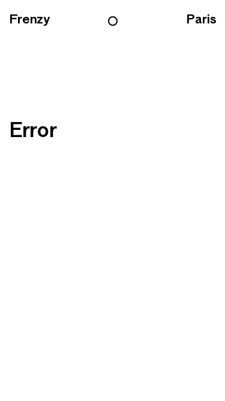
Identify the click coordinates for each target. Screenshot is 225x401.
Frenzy (29, 19)
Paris (201, 19)
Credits (136, 201)
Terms (85, 201)
